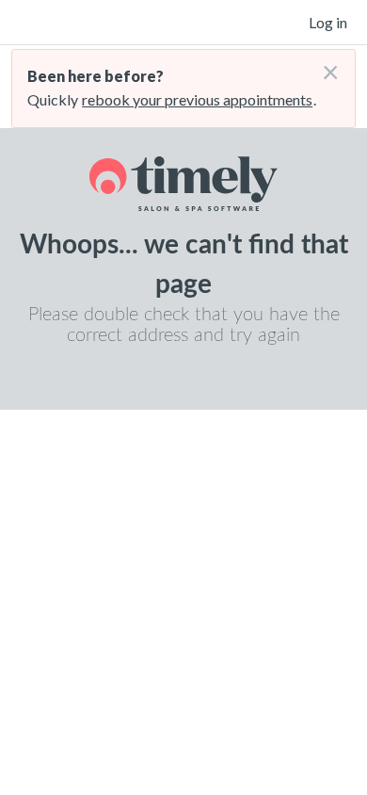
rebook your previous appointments (197, 99)
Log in (328, 22)
